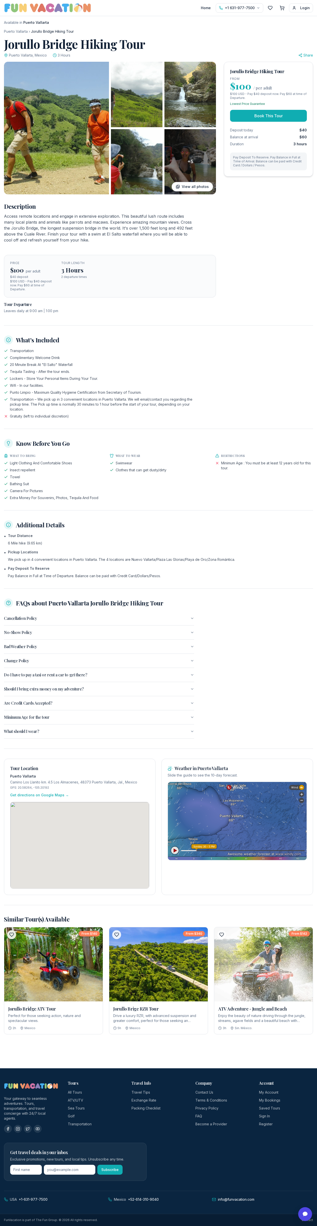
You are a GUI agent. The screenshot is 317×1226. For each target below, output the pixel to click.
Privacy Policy (206, 1108)
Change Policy (16, 660)
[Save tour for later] (11, 934)
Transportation (80, 1124)
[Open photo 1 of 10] (56, 128)
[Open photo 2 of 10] (136, 94)
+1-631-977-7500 (33, 1199)
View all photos (195, 186)
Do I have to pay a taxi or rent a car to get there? (45, 674)
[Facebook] (8, 1129)
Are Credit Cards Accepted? (28, 703)
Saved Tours (269, 1108)
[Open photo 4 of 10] (136, 162)
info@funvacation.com (236, 1199)
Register (266, 1124)
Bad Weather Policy (20, 646)
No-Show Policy (18, 632)
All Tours (75, 1092)
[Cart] (282, 8)
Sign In (264, 1116)
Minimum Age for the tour (26, 717)
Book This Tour (268, 115)
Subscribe (110, 1169)
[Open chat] (305, 1214)
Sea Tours (76, 1108)
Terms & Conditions (211, 1100)
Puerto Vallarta (16, 31)
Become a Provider (211, 1124)
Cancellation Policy (20, 618)
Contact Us (204, 1092)
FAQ (198, 1116)
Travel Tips (141, 1092)
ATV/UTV (75, 1100)
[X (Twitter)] (28, 1129)
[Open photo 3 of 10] (190, 94)
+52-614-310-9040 (143, 1199)
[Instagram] (18, 1129)
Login (305, 8)
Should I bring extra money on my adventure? (44, 688)
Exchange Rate (144, 1100)
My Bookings (269, 1100)
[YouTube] (38, 1129)
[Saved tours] (270, 8)
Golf (71, 1116)
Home (206, 8)
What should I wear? (21, 731)
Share (308, 55)
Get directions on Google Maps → (39, 795)
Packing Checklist (146, 1108)
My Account (268, 1092)
